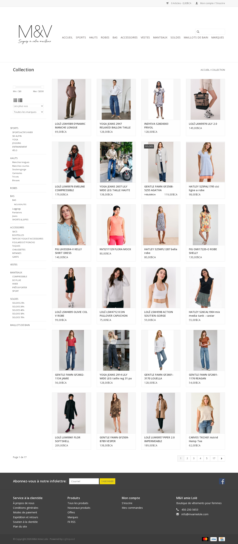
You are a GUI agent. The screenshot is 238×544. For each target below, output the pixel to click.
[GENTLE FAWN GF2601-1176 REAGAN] (205, 350)
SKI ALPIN (17, 136)
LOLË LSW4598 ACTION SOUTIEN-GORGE (158, 313)
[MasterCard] (205, 538)
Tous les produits (77, 503)
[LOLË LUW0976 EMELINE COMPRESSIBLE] (71, 162)
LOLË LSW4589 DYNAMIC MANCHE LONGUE (70, 125)
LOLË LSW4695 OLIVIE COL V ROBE (71, 313)
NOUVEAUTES (20, 204)
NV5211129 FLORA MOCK (115, 249)
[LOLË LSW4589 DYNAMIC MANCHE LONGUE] (71, 99)
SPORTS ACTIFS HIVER (22, 132)
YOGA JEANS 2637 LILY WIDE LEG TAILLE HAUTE (115, 188)
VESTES (145, 37)
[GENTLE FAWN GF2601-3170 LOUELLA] (160, 350)
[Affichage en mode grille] (15, 100)
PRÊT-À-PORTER (19, 287)
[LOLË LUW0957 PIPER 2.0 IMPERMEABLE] (160, 413)
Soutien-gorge (19, 169)
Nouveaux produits (78, 507)
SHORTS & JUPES (20, 219)
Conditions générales (25, 507)
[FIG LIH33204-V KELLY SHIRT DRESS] (71, 224)
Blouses (16, 180)
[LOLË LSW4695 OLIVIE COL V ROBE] (71, 287)
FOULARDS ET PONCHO (23, 242)
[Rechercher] (198, 32)
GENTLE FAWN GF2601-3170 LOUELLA (158, 376)
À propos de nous (23, 503)
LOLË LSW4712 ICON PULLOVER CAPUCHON (114, 313)
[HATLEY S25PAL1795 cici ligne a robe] (205, 162)
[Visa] (213, 538)
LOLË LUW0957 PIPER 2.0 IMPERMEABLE (159, 439)
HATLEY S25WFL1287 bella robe (160, 251)
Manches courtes (20, 165)
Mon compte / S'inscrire (212, 3)
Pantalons (17, 212)
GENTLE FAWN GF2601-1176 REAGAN (203, 376)
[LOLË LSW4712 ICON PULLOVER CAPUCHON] (116, 287)
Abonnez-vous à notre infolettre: (39, 481)
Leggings (16, 208)
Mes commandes (132, 507)
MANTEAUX (160, 37)
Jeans (14, 216)
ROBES (105, 37)
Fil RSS (71, 522)
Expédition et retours (25, 517)
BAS (115, 37)
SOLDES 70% (18, 317)
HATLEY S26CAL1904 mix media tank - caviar (204, 313)
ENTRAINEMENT (19, 146)
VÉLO (14, 150)
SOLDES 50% (18, 313)
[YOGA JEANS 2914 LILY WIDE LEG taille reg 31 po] (116, 350)
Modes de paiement (25, 512)
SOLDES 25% (18, 302)
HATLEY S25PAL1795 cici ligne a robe (204, 188)
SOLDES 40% (18, 310)
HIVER (15, 283)
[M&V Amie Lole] (36, 34)
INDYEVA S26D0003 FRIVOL (156, 125)
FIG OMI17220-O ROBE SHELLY (203, 251)
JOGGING (16, 143)
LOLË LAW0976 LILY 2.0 (203, 123)
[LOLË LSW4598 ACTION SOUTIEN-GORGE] (160, 287)
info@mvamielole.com (194, 514)
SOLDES (176, 37)
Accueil (67, 37)
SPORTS (81, 37)
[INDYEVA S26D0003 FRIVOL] (160, 99)
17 (214, 458)
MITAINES (16, 253)
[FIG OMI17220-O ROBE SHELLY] (205, 224)
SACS (14, 231)
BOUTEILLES (18, 235)
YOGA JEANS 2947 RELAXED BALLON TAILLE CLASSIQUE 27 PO (115, 125)
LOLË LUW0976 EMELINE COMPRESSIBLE (70, 188)
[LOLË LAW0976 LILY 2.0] (205, 99)
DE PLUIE (16, 280)
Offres (71, 512)
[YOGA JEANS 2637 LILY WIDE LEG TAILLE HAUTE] (116, 162)
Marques (217, 37)
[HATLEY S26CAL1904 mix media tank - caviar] (205, 287)
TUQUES (16, 245)
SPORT (15, 291)
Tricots (15, 176)
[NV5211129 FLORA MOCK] (116, 224)
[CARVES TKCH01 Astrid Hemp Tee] (205, 413)
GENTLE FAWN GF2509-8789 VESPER (114, 439)
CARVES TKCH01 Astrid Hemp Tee (203, 439)
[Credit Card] (221, 538)
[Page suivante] (221, 458)
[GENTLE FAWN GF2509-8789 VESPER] (116, 413)
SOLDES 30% (18, 306)
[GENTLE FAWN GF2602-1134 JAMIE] (71, 350)
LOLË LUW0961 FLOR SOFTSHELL (67, 439)
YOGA (15, 139)
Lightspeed (69, 539)
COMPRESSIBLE (19, 276)
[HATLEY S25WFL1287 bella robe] (160, 224)
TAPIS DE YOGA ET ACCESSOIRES (27, 238)
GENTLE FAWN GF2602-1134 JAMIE (69, 376)
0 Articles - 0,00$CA (181, 3)
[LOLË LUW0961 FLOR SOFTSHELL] (71, 413)
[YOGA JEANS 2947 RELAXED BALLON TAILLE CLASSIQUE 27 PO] (116, 99)
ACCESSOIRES (129, 37)
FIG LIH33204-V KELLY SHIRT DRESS (68, 251)
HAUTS (93, 37)
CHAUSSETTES (18, 249)
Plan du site (20, 526)
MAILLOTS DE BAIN (196, 37)
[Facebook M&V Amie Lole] (222, 481)
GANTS (15, 256)
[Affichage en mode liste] (20, 100)
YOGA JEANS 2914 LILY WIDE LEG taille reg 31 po (116, 376)
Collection (218, 69)
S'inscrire (127, 503)
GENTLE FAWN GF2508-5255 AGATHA (158, 188)
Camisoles (17, 173)
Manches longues (20, 162)
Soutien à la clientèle (25, 522)
